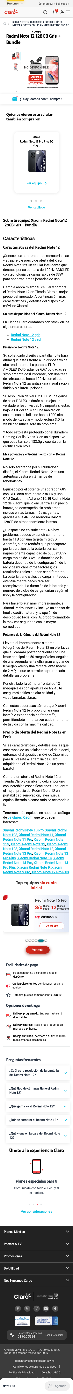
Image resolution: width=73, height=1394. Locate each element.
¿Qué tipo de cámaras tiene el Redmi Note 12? (34, 1091)
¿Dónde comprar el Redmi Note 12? (33, 1120)
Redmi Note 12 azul (26, 339)
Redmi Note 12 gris (25, 335)
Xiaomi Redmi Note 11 (36, 835)
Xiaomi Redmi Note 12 (27, 844)
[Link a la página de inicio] (4, 23)
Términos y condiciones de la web (35, 1360)
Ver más (37, 950)
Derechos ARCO (51, 1372)
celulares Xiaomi (20, 817)
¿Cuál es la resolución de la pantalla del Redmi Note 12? (34, 1073)
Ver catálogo (36, 207)
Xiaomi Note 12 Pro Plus (50, 872)
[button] (56, 3)
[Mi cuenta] (62, 12)
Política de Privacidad (21, 1372)
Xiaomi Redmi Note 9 (33, 867)
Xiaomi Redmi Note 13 (36, 849)
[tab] (27, 940)
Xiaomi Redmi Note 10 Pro (23, 830)
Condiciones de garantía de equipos (34, 1366)
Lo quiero (52, 925)
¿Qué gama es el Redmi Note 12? (32, 1106)
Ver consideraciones (36, 1211)
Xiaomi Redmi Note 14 (34, 858)
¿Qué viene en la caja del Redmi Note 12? (34, 1136)
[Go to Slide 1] (15, 56)
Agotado (60, 1386)
